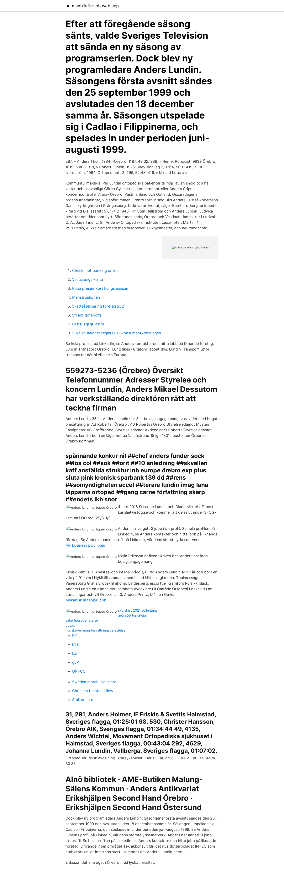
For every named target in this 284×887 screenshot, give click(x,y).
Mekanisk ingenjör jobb (85, 600)
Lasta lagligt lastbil (88, 324)
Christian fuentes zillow (92, 691)
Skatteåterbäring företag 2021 (99, 306)
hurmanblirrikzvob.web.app (92, 6)
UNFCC (78, 671)
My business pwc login (85, 545)
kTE (75, 644)
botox (70, 625)
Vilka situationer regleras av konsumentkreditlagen (116, 333)
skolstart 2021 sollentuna (138, 610)
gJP (75, 662)
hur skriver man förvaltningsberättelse (95, 630)
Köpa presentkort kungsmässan (100, 288)
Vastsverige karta (87, 279)
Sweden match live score (94, 682)
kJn (75, 653)
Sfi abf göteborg (86, 315)
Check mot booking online (95, 270)
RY (74, 635)
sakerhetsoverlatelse (81, 620)
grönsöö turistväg (132, 615)
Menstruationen (86, 297)
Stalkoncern (82, 700)
